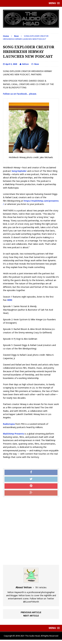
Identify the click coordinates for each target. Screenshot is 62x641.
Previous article (31, 612)
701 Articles (40, 587)
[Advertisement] (31, 531)
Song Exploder (19, 171)
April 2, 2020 (11, 64)
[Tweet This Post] (31, 479)
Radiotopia (9, 423)
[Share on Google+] (31, 493)
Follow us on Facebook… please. (20, 93)
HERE (9, 300)
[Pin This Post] (31, 486)
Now (36, 64)
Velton (25, 64)
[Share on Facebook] (31, 472)
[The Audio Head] (31, 19)
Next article (31, 615)
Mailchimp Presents (13, 433)
